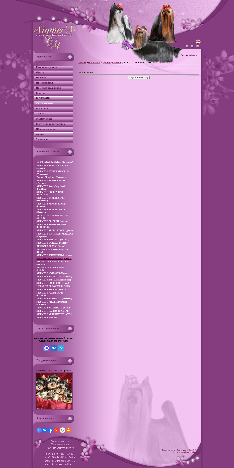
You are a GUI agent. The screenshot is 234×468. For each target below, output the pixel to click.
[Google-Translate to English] (198, 44)
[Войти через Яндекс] (56, 430)
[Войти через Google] (62, 430)
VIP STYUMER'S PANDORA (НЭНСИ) (54, 258)
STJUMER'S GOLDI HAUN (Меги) (52, 283)
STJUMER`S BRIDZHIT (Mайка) (51, 221)
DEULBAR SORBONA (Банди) (50, 246)
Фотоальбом (94, 62)
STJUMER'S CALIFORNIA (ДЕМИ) (53, 311)
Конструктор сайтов (181, 452)
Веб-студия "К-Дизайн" (186, 450)
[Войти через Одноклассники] (68, 430)
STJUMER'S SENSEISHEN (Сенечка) (54, 255)
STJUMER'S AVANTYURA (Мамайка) (54, 276)
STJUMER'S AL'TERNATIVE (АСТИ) (54, 314)
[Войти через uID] (39, 430)
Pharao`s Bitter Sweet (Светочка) (51, 177)
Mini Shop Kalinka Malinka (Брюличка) (54, 162)
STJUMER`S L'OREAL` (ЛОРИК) (52, 243)
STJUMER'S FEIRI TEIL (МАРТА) (52, 239)
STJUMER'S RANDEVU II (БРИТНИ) (54, 298)
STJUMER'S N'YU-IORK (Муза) (51, 273)
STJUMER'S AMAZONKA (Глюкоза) (53, 280)
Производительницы (113, 62)
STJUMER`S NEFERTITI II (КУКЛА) (54, 308)
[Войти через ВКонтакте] (44, 430)
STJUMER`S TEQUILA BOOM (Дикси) (54, 230)
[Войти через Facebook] (50, 430)
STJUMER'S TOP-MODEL (48, 317)
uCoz (194, 452)
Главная (82, 62)
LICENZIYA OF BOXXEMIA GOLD (53, 286)
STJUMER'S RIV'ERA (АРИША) (51, 289)
